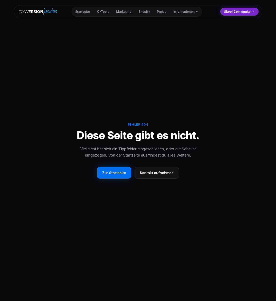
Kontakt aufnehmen (157, 173)
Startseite (82, 11)
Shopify (144, 11)
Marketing (124, 11)
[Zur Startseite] (38, 11)
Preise (161, 11)
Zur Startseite (114, 173)
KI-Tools (103, 11)
